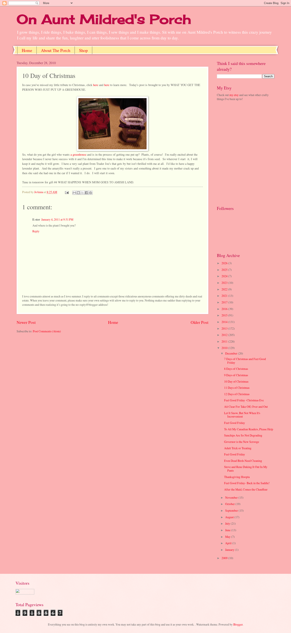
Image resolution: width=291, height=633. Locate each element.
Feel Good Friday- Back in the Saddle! (247, 483)
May (228, 537)
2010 (225, 348)
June (228, 530)
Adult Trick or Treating (237, 448)
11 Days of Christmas (236, 388)
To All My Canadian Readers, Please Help (248, 429)
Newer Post (26, 322)
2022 (225, 289)
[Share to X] (82, 193)
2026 (225, 263)
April (228, 543)
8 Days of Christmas (236, 369)
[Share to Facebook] (86, 193)
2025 (225, 270)
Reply (35, 231)
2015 (225, 315)
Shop (83, 50)
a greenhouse (78, 154)
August (229, 517)
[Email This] (74, 193)
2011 (225, 341)
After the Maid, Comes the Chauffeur (246, 489)
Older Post (199, 322)
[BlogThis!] (78, 193)
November (231, 497)
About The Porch (55, 50)
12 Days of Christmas (236, 394)
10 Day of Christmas (236, 381)
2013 (225, 328)
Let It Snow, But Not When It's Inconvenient (242, 415)
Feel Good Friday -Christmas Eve (244, 400)
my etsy (234, 95)
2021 (225, 296)
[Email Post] (67, 192)
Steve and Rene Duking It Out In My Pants (245, 468)
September (232, 510)
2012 (225, 335)
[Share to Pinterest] (90, 193)
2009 (225, 558)
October (230, 504)
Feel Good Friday (234, 423)
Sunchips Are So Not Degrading (243, 435)
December (231, 353)
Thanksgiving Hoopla (237, 477)
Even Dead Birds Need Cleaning (243, 461)
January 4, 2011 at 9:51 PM (57, 219)
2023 (225, 283)
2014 (225, 322)
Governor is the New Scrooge (241, 442)
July (228, 523)
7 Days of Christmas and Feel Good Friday (245, 361)
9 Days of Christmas (236, 375)
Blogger (238, 624)
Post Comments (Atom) (47, 331)
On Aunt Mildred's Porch (104, 19)
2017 (225, 302)
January (230, 550)
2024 (225, 276)
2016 (225, 309)
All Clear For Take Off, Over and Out (246, 407)
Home (27, 50)
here (95, 85)
